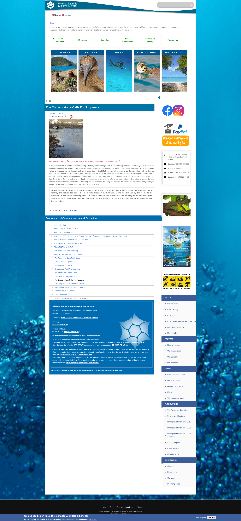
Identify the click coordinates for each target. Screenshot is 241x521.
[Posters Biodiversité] (177, 266)
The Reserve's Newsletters (178, 410)
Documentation (173, 380)
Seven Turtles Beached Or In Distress (68, 254)
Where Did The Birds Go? (63, 247)
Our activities (172, 363)
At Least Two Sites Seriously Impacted (68, 243)
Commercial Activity (150, 40)
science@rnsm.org (71, 332)
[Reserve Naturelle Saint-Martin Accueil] (120, 14)
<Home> (52, 23)
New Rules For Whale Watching (66, 251)
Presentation (172, 304)
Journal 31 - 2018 (56, 114)
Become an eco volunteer (60, 40)
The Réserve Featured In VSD (66, 276)
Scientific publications (176, 416)
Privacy (139, 507)
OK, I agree (201, 517)
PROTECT (91, 52)
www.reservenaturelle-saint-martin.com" (82, 363)
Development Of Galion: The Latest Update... (71, 298)
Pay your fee (173, 40)
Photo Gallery (172, 309)
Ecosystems (172, 315)
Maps (169, 392)
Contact (170, 466)
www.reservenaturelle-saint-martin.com (76, 355)
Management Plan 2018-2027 (179, 428)
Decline (212, 517)
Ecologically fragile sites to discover (182, 321)
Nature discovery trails (176, 327)
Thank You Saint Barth (63, 295)
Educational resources (176, 375)
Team (112, 507)
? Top (202, 492)
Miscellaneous (173, 454)
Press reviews (173, 448)
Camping (105, 40)
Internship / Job (173, 484)
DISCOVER (64, 52)
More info (93, 519)
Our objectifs (172, 357)
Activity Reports (173, 442)
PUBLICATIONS (147, 52)
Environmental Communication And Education (71, 218)
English (58, 15)
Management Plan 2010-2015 (179, 422)
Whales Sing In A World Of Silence (66, 229)
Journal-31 (74, 210)
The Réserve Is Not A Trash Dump (67, 258)
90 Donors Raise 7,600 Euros (66, 273)
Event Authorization (127, 40)
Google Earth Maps (175, 386)
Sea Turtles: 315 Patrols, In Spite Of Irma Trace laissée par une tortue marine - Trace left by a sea (90, 236)
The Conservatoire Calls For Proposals (69, 280)
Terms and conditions (125, 507)
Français (67, 15)
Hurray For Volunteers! (63, 265)
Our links (171, 478)
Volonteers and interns (176, 398)
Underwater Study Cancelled (66, 291)
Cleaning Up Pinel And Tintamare (67, 269)
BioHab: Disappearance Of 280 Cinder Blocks (71, 240)
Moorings (82, 40)
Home (50, 101)
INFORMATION (174, 52)
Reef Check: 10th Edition (63, 232)
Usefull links (172, 333)
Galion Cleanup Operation (64, 262)
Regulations (172, 472)
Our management (174, 351)
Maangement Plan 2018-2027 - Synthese (179, 435)
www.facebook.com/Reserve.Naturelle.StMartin (79, 318)
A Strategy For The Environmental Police (70, 284)
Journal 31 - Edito (60, 225)
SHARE (119, 52)
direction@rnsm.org (60, 325)
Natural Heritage (173, 345)
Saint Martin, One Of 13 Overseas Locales (70, 287)
